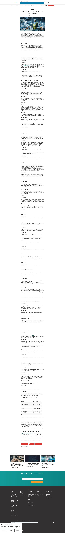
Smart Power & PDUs (14, 512)
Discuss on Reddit (38, 443)
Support (32, 5)
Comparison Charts (40, 492)
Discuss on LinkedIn (25, 443)
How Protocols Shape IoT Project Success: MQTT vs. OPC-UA (48, 464)
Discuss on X (32, 443)
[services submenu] (22, 5)
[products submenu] (13, 5)
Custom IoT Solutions (23, 495)
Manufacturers (27, 5)
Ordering (29, 492)
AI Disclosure (30, 502)
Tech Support (30, 491)
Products (12, 5)
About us (42, 5)
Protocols (17, 5)
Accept (11, 530)
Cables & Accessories (14, 496)
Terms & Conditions (31, 505)
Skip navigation (12, 0)
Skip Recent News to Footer (13, 454)
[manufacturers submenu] (29, 5)
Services (21, 5)
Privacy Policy (30, 503)
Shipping (29, 499)
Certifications (48, 494)
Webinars (38, 495)
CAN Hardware (13, 492)
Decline (17, 530)
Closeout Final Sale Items (15, 515)
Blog (38, 491)
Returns (29, 498)
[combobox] (32, 1)
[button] (44, 1)
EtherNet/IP (22, 446)
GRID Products (13, 491)
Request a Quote (51, 5)
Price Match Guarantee (32, 494)
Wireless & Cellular (14, 514)
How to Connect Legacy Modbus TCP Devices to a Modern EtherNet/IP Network (17, 464)
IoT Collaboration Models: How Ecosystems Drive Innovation (32, 464)
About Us (47, 492)
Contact (46, 5)
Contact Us (48, 495)
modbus (26, 446)
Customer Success (40, 494)
